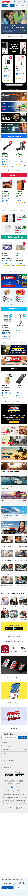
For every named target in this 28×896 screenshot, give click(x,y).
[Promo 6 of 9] (14, 36)
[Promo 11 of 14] (19, 211)
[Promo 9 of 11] (18, 84)
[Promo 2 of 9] (8, 36)
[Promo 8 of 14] (14, 211)
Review (20, 888)
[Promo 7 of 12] (14, 401)
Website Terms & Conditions (16, 780)
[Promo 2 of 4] (13, 304)
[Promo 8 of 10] (18, 271)
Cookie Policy (19, 781)
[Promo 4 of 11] (10, 84)
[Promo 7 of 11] (15, 84)
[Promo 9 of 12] (18, 401)
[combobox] (12, 5)
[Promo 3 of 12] (8, 401)
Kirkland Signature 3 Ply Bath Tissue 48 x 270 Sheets (6, 262)
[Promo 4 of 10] (11, 271)
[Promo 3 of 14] (6, 211)
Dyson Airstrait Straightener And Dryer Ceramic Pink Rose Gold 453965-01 (20, 73)
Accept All (7, 888)
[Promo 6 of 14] (11, 211)
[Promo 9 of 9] (19, 36)
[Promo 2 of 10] (8, 271)
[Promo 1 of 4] (11, 304)
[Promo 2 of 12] (6, 401)
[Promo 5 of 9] (13, 36)
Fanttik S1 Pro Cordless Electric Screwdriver (19, 161)
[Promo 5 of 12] (11, 401)
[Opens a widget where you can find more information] (22, 893)
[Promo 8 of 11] (17, 84)
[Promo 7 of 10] (16, 271)
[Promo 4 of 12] (10, 401)
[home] (5, 2)
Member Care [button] (5, 753)
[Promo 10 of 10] (21, 271)
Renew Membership (23, 650)
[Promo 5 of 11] (12, 84)
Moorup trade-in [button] (6, 768)
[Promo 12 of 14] (21, 211)
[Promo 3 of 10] (10, 271)
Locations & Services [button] (7, 760)
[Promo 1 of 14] (3, 211)
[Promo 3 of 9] (10, 36)
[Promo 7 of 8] (18, 170)
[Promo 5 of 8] (14, 170)
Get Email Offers (7, 734)
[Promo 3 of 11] (9, 84)
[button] (24, 5)
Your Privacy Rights (10, 781)
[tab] (14, 742)
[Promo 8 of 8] (19, 170)
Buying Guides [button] (5, 757)
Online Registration (14, 650)
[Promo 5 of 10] (13, 271)
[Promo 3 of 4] (14, 304)
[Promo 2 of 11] (7, 84)
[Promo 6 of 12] (13, 401)
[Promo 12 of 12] (22, 401)
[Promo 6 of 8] (16, 170)
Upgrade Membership (5, 650)
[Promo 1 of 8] (8, 170)
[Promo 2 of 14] (5, 211)
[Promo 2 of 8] (10, 170)
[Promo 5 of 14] (10, 211)
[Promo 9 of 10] (19, 271)
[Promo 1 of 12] (5, 401)
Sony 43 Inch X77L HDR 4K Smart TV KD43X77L (6, 200)
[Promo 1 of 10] (6, 271)
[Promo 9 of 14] (16, 211)
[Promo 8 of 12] (16, 401)
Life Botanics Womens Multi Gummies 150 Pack (7, 394)
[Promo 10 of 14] (18, 211)
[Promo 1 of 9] (6, 36)
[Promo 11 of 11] (21, 84)
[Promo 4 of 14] (8, 211)
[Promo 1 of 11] (6, 84)
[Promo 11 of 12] (21, 401)
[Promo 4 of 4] (16, 304)
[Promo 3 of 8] (11, 170)
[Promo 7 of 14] (13, 211)
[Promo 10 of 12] (19, 401)
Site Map (6, 780)
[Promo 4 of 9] (11, 36)
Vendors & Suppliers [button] (7, 746)
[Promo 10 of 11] (20, 84)
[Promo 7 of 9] (16, 36)
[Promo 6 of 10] (14, 271)
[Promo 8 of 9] (17, 36)
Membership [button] (5, 749)
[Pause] (21, 36)
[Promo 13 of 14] (22, 211)
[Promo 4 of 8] (13, 170)
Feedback (18, 783)
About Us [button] (4, 742)
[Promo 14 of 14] (24, 211)
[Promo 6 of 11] (14, 84)
